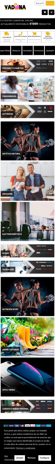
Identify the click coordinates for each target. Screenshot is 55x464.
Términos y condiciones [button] (25, 448)
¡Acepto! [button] (19, 458)
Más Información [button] (9, 458)
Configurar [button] (44, 458)
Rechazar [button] (32, 458)
